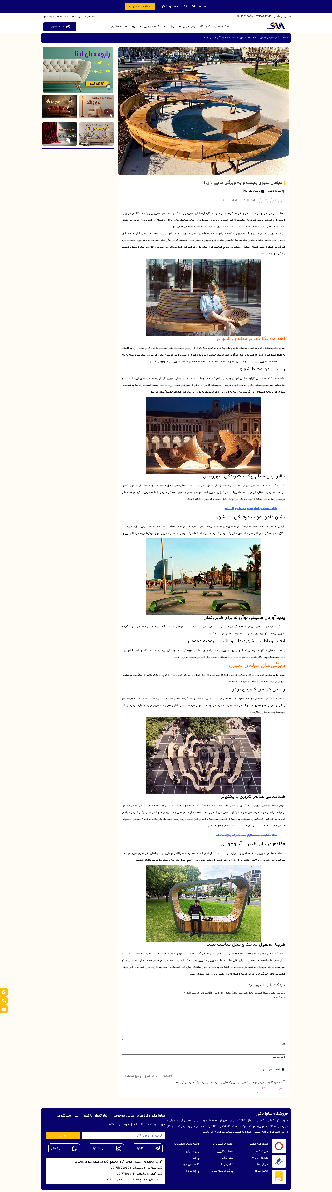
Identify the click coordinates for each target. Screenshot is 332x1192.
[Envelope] (4, 1009)
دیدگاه (279, 997)
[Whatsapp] (4, 992)
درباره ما (76, 17)
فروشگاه (204, 26)
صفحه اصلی (221, 26)
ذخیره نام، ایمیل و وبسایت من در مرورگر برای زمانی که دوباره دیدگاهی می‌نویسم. (228, 1082)
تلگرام (139, 1148)
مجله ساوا (48, 17)
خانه (285, 38)
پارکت (171, 26)
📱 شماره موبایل (274, 1069)
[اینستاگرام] (119, 1148)
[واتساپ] (75, 1148)
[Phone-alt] (4, 1000)
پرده (132, 26)
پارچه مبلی (189, 26)
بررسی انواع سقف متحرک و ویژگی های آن (237, 835)
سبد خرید (90, 17)
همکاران (116, 26)
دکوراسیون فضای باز (269, 38)
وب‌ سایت (279, 1057)
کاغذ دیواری (151, 26)
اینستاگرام (97, 1148)
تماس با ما (63, 17)
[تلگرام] (157, 1148)
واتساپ (55, 1148)
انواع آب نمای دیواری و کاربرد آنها (241, 508)
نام (283, 1044)
